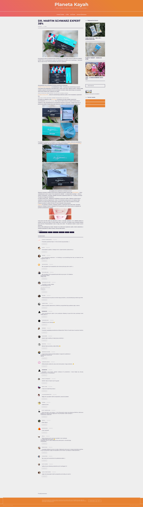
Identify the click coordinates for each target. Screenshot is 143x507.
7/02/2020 (55, 239)
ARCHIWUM (91, 85)
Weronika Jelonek (46, 351)
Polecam (67, 232)
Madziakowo (45, 428)
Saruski (43, 255)
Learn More (92, 500)
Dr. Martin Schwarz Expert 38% (74, 143)
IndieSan (44, 328)
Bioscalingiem (76, 192)
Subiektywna (45, 303)
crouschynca (45, 264)
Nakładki (40, 204)
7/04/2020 (54, 378)
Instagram (43, 289)
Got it (98, 500)
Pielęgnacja (61, 232)
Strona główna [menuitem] (60, 14)
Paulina (43, 295)
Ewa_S (43, 436)
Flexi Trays (54, 99)
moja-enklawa (45, 272)
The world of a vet (46, 282)
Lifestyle (50, 232)
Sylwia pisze (44, 456)
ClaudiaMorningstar (46, 394)
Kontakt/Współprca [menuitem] (81, 14)
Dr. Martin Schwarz (43, 232)
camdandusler (45, 320)
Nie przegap (56, 232)
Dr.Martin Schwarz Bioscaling (44, 86)
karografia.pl (137, 505)
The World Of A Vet (45, 287)
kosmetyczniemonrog (47, 239)
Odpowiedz (44, 268)
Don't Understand (46, 410)
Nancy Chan (44, 386)
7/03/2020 (52, 272)
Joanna (43, 402)
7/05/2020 (51, 428)
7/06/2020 (50, 456)
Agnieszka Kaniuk (46, 361)
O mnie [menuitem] (67, 14)
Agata (43, 247)
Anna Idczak (44, 447)
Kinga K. (43, 420)
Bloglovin (43, 288)
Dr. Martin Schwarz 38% (43, 94)
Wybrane (72, 232)
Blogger (87, 100)
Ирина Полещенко (46, 378)
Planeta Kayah (71, 4)
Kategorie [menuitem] (72, 14)
